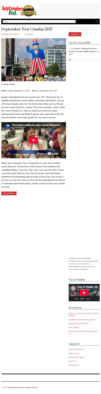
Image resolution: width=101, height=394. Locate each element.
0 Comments (28, 34)
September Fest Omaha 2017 (26, 29)
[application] (84, 292)
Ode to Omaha (74, 327)
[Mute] (92, 298)
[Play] (72, 298)
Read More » (9, 193)
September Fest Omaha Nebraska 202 (82, 319)
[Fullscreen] (96, 298)
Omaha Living (74, 353)
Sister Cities (73, 361)
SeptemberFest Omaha (9, 34)
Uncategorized (74, 365)
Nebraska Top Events (76, 349)
